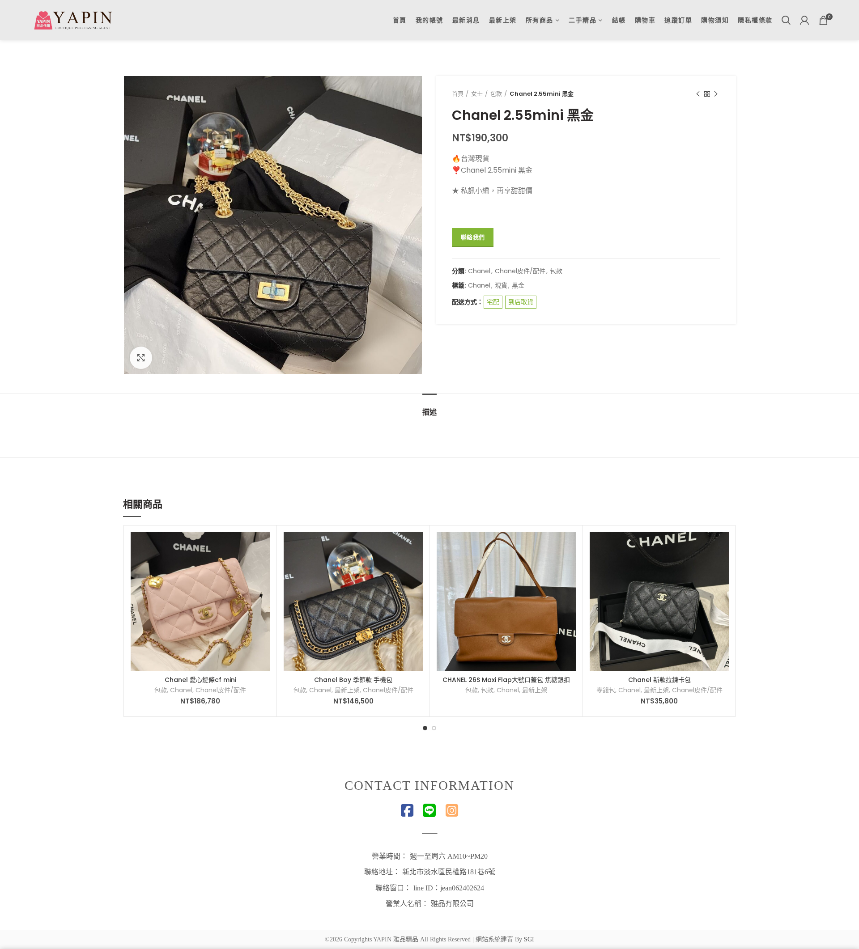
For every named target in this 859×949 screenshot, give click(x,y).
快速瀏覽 (263, 567)
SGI (529, 939)
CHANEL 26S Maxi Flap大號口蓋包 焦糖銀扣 (506, 680)
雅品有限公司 (452, 903)
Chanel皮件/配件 (520, 271)
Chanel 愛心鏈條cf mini (200, 680)
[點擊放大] (141, 358)
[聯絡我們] (263, 547)
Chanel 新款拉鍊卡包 (659, 680)
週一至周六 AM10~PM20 (449, 856)
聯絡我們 (473, 237)
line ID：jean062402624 (448, 888)
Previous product (697, 93)
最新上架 (347, 690)
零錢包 (605, 690)
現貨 (501, 285)
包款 (496, 93)
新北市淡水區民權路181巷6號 (448, 872)
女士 (477, 93)
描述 (429, 412)
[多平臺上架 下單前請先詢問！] (416, 547)
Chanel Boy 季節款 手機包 (353, 680)
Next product (715, 93)
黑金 (518, 285)
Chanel (479, 271)
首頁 (458, 93)
